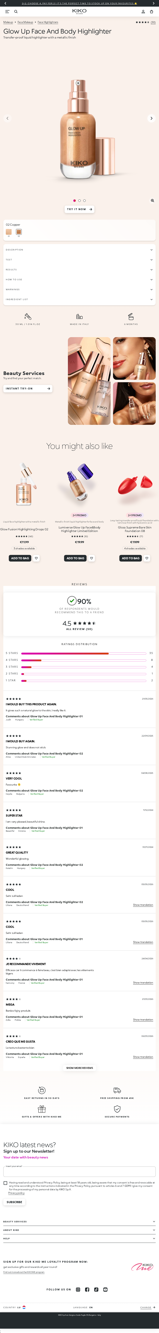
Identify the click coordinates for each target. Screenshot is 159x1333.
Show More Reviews (79, 1068)
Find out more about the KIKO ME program (24, 1272)
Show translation (143, 904)
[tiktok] (96, 1289)
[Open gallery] (152, 200)
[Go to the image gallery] (79, 119)
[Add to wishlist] (36, 558)
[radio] (9, 233)
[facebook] (87, 1289)
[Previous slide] (5, 3)
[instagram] (78, 1289)
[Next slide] (154, 3)
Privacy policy (16, 1192)
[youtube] (105, 1289)
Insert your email (14, 1166)
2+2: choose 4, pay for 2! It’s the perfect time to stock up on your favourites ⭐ (79, 3)
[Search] (16, 11)
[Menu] (7, 11)
